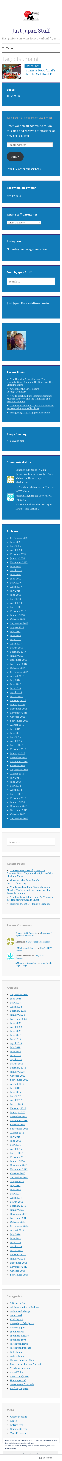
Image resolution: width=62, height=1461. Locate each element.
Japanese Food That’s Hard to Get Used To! (40, 72)
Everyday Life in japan (22, 1323)
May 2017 (15, 639)
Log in (13, 1420)
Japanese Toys (18, 1339)
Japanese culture (19, 1335)
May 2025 (15, 546)
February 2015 (18, 749)
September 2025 (19, 538)
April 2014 (16, 789)
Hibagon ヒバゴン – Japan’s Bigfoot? (30, 412)
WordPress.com (18, 1433)
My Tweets (14, 195)
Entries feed (16, 1424)
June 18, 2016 (33, 66)
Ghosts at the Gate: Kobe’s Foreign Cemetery (23, 390)
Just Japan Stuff (31, 30)
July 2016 (15, 680)
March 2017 (16, 647)
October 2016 (17, 668)
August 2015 (17, 724)
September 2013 (19, 818)
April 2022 (16, 570)
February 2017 (18, 651)
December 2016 (18, 659)
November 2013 (19, 810)
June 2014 (15, 781)
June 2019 (15, 578)
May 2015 (15, 737)
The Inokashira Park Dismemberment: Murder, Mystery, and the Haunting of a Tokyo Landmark (29, 398)
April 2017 (16, 643)
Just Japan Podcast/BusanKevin (28, 303)
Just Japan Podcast (20, 1347)
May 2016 (15, 688)
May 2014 (15, 785)
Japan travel (17, 1331)
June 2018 (15, 594)
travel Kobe (16, 1372)
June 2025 (15, 542)
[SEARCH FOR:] (31, 281)
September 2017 (19, 623)
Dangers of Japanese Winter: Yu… (34, 474)
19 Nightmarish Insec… (28, 487)
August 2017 (17, 627)
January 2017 (17, 655)
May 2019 (15, 582)
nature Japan (17, 1356)
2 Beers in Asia (18, 1303)
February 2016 (18, 700)
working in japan (19, 1388)
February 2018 (18, 611)
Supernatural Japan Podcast (25, 1364)
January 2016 (17, 704)
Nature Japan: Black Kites (38, 941)
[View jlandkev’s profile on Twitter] (11, 96)
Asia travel (16, 1315)
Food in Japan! (18, 1327)
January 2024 (17, 558)
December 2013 (18, 806)
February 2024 (18, 554)
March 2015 (16, 745)
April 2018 (16, 603)
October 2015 (17, 716)
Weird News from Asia (22, 1384)
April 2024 (16, 550)
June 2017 (15, 635)
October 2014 (17, 765)
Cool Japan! (16, 1319)
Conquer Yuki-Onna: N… (28, 469)
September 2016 (19, 672)
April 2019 (16, 586)
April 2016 (16, 692)
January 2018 (17, 615)
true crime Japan (19, 1376)
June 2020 (15, 574)
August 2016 (17, 676)
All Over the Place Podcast (24, 1307)
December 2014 (18, 757)
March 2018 (16, 607)
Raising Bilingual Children (24, 1360)
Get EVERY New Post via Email (29, 118)
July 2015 (15, 729)
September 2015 (19, 720)
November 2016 (19, 664)
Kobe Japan (16, 1352)
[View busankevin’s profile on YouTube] (19, 96)
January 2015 (17, 753)
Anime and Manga (20, 1311)
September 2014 (19, 769)
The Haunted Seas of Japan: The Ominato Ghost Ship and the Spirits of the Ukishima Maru (30, 381)
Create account (18, 1416)
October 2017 (17, 619)
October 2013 (17, 814)
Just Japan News (19, 1343)
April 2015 (16, 741)
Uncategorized (18, 1380)
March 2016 (16, 696)
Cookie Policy (10, 1448)
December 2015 (18, 708)
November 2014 (19, 761)
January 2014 (17, 802)
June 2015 (15, 733)
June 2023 (15, 566)
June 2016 (15, 684)
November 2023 (19, 562)
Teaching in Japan (20, 1368)
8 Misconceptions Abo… (28, 504)
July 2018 (15, 590)
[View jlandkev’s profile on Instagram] (15, 96)
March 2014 (16, 794)
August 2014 (17, 773)
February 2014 (18, 798)
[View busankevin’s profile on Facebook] (8, 96)
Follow (15, 156)
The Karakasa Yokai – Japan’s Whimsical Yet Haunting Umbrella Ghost (30, 407)
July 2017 (15, 631)
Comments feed (18, 1429)
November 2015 (19, 712)
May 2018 (15, 599)
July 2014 (15, 777)
